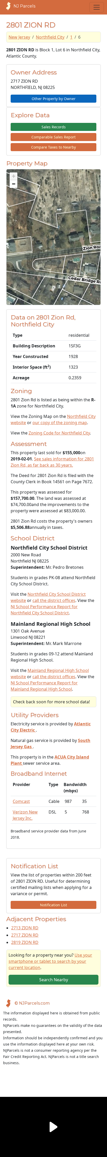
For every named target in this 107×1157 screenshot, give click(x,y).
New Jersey (19, 37)
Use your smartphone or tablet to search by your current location (50, 961)
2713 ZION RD (24, 928)
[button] (13, 176)
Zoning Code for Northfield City (59, 433)
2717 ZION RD (24, 935)
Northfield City (50, 37)
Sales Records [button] (54, 126)
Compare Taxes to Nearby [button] (53, 147)
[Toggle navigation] (96, 7)
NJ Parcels (24, 6)
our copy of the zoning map (59, 422)
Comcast (21, 801)
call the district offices (53, 600)
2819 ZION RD (24, 942)
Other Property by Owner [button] (54, 98)
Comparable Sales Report (53, 137)
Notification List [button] (53, 904)
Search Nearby (53, 980)
